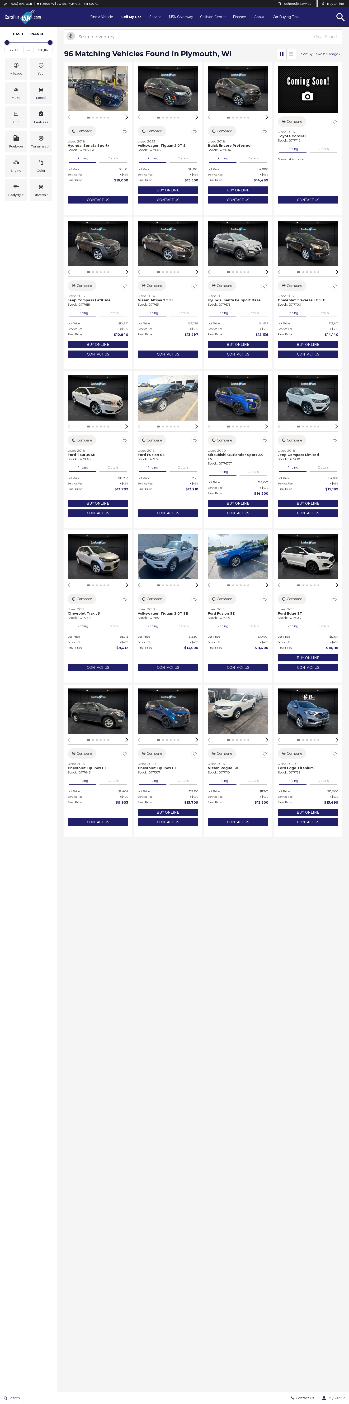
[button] (16, 69)
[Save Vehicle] (124, 132)
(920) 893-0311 (21, 3)
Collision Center (213, 17)
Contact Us (98, 200)
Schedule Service (297, 3)
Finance (239, 17)
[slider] (7, 42)
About (259, 17)
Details (113, 158)
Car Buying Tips (285, 17)
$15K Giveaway (181, 17)
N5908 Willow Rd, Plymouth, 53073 (68, 3)
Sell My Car (131, 17)
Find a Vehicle (101, 17)
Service (155, 17)
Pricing (82, 158)
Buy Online (335, 3)
